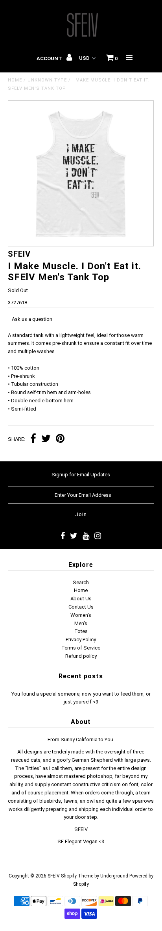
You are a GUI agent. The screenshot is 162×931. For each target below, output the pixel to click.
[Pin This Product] (60, 439)
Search (81, 582)
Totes (81, 631)
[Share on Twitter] (46, 439)
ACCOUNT (50, 58)
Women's (80, 615)
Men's (80, 623)
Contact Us (81, 607)
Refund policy (81, 656)
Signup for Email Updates (81, 475)
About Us (81, 599)
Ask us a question (32, 319)
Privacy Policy (81, 639)
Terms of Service (80, 648)
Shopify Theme (77, 876)
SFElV (54, 876)
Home (15, 80)
